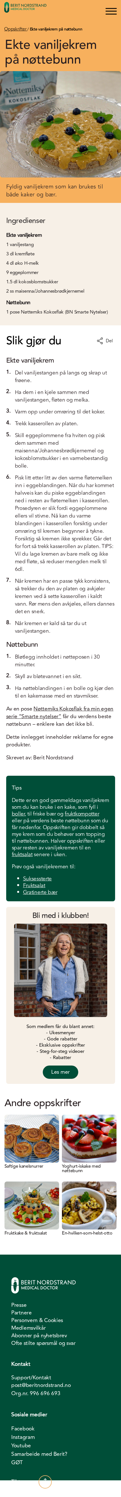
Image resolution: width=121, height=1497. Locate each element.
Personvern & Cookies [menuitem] (37, 1320)
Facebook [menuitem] (23, 1428)
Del (109, 340)
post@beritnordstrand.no (41, 1385)
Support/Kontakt (31, 1378)
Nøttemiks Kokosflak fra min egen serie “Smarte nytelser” (60, 713)
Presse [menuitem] (18, 1305)
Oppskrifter (15, 29)
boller (18, 814)
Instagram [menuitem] (23, 1437)
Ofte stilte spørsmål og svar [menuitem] (43, 1343)
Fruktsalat (34, 885)
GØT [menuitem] (17, 1462)
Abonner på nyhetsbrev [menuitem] (39, 1335)
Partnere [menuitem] (21, 1312)
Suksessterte (37, 878)
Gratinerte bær (40, 892)
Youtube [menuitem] (21, 1445)
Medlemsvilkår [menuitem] (28, 1328)
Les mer (60, 1072)
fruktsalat (22, 854)
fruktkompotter (82, 814)
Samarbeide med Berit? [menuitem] (39, 1454)
